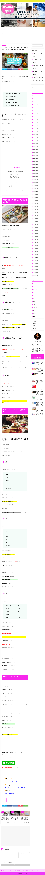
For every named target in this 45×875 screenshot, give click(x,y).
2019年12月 (35, 266)
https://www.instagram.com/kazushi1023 (15, 787)
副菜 (11, 188)
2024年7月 (35, 101)
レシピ (34, 298)
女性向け (35, 307)
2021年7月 (35, 209)
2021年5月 (35, 215)
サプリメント (36, 289)
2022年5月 (35, 179)
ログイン (35, 323)
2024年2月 (35, 116)
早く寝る (11, 179)
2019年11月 (35, 269)
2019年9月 (35, 275)
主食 (11, 185)
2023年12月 (35, 122)
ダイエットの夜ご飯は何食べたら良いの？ (16, 182)
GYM (34, 283)
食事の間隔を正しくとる (15, 176)
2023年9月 (35, 131)
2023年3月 (35, 149)
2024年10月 (35, 95)
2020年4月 (35, 254)
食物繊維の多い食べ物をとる (15, 177)
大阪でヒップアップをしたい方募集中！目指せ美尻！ (38, 55)
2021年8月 (35, 206)
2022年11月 (35, 161)
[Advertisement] (15, 153)
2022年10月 (35, 164)
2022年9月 (35, 167)
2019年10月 (35, 272)
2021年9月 (35, 203)
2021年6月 (35, 212)
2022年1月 (35, 191)
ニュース (35, 295)
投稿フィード (35, 325)
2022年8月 (35, 170)
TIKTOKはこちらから (9, 793)
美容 (34, 316)
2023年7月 (35, 137)
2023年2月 (35, 152)
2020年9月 (35, 239)
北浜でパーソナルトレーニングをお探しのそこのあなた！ (38, 67)
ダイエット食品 (16, 799)
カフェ (34, 286)
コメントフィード (36, 327)
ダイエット (4, 45)
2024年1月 (35, 119)
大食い (34, 304)
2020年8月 (35, 242)
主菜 (11, 186)
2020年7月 (35, 245)
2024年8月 (35, 98)
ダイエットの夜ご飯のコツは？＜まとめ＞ (16, 191)
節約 (34, 313)
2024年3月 (35, 113)
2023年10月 (35, 128)
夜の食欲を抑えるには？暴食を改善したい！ (16, 172)
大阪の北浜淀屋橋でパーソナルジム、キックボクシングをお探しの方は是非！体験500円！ (38, 80)
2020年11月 (35, 233)
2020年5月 (35, 251)
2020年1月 (35, 263)
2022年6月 (35, 176)
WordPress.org (36, 328)
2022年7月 (35, 173)
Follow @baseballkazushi (11, 782)
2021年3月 (35, 221)
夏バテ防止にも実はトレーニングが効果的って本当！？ (38, 73)
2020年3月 (35, 257)
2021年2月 (35, 224)
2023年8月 (35, 134)
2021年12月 (35, 194)
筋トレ (34, 310)
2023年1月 (35, 155)
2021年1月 (35, 227)
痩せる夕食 (21, 799)
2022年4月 (35, 182)
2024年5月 (35, 107)
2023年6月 (35, 140)
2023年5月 (35, 143)
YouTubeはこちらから (9, 776)
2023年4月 (35, 146)
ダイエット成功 (10, 799)
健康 (34, 301)
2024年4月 (35, 110)
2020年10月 (35, 236)
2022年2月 (35, 188)
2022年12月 (35, 158)
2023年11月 (35, 125)
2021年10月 (35, 200)
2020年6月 (35, 248)
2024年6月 (35, 104)
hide (19, 167)
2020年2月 (35, 260)
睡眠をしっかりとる (14, 174)
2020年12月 (35, 230)
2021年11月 (35, 197)
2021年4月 (35, 218)
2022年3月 (35, 185)
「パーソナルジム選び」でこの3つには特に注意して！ (38, 61)
